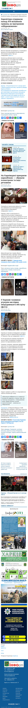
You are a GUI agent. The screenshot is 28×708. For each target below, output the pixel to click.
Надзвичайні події (12, 265)
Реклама (18, 696)
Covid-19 (5, 691)
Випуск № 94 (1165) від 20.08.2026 (14, 549)
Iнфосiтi (10, 55)
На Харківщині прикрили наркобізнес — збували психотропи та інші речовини (21, 466)
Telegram (6, 104)
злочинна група (9, 268)
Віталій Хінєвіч (7, 310)
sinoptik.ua (15, 656)
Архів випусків (23, 473)
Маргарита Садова (8, 29)
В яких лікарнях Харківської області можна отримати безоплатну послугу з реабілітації (6, 466)
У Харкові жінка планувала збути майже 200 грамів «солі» (14, 261)
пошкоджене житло (7, 115)
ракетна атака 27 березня (14, 431)
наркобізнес (22, 268)
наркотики (4, 270)
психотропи (16, 270)
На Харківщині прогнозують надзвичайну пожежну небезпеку (19, 160)
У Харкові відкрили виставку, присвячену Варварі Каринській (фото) (19, 151)
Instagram (13, 104)
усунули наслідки (6, 432)
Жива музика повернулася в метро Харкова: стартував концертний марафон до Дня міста (13, 500)
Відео (4, 698)
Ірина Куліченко (7, 186)
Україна (5, 688)
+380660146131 (10, 670)
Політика (5, 690)
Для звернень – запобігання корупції (19, 690)
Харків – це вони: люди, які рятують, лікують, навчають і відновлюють (13, 503)
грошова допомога (10, 113)
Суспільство (6, 14)
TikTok (21, 105)
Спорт (4, 695)
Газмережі (13, 429)
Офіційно (5, 696)
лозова (16, 268)
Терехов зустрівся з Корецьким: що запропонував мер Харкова (18, 169)
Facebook (15, 102)
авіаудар (6, 429)
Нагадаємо (4, 408)
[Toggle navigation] (14, 11)
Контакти (18, 698)
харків (15, 115)
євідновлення (20, 113)
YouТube (14, 105)
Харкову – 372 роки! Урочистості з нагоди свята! (13, 86)
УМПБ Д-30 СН (13, 417)
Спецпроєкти (6, 699)
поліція (10, 270)
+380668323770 (10, 680)
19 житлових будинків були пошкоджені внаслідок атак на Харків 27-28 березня (13, 421)
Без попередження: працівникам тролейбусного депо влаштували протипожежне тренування (14, 497)
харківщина (4, 271)
